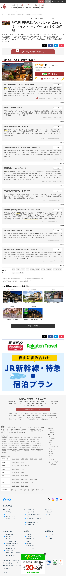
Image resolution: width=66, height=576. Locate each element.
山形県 (35, 459)
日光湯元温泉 (39, 449)
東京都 (22, 465)
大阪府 (22, 479)
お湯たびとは (52, 430)
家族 (13, 269)
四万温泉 (4, 441)
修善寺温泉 (16, 443)
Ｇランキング (52, 438)
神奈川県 (27, 465)
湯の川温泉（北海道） (26, 437)
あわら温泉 (4, 445)
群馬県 (37, 269)
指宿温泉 (4, 452)
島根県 (17, 482)
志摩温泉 (18, 451)
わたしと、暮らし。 (53, 446)
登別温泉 (11, 437)
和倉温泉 (33, 443)
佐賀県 (16, 490)
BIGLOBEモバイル (10, 516)
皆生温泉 (39, 447)
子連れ (22, 269)
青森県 (17, 459)
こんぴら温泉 (22, 447)
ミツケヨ (51, 457)
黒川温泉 (15, 449)
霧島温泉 (21, 449)
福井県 (22, 472)
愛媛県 (22, 486)
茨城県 (22, 462)
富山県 (13, 472)
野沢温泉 (22, 441)
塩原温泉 (16, 441)
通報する (62, 102)
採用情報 (28, 543)
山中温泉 (39, 443)
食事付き (49, 269)
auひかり (8, 514)
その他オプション (30, 524)
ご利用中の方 (49, 531)
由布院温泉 (33, 451)
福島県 (40, 459)
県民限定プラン (57, 269)
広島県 (26, 482)
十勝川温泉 (16, 437)
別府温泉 (9, 449)
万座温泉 (38, 439)
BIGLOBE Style (30, 546)
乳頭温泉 (35, 437)
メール (49, 536)
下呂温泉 (17, 445)
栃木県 (13, 462)
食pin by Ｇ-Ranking (53, 463)
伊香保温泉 (32, 439)
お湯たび (51, 444)
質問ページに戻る (33, 326)
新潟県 (22, 469)
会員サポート (50, 539)
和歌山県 (36, 479)
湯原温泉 (4, 449)
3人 (27, 269)
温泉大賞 (49, 512)
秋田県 (31, 459)
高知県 (26, 486)
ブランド (28, 536)
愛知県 (22, 475)
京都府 (17, 479)
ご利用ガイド (52, 432)
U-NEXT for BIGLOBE (32, 522)
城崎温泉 (35, 445)
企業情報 (26, 531)
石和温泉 (38, 441)
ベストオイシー (52, 449)
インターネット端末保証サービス (33, 515)
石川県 (17, 472)
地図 (38, 69)
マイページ (56, 1)
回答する (41, 1)
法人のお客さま (7, 531)
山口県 (31, 482)
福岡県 (12, 490)
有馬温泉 (40, 445)
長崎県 (21, 490)
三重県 (26, 475)
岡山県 (22, 482)
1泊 (13, 273)
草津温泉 (26, 439)
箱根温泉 (4, 451)
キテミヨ (51, 448)
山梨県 (13, 469)
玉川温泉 (33, 449)
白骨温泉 (27, 441)
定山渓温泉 (4, 437)
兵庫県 (26, 479)
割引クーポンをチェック (51, 78)
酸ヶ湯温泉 (26, 449)
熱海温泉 (39, 451)
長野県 (17, 469)
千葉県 (17, 465)
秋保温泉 (4, 439)
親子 (18, 269)
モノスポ (51, 451)
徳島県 (13, 486)
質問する (48, 1)
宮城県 (26, 459)
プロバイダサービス (11, 541)
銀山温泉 (21, 439)
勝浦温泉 (9, 447)
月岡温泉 (33, 441)
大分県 (29, 490)
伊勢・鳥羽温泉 (11, 451)
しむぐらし (50, 514)
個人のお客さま (7, 506)
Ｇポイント (51, 436)
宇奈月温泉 (11, 445)
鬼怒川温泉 (10, 441)
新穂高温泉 (28, 445)
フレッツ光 (8, 539)
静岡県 (13, 475)
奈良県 (31, 479)
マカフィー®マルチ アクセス (13, 553)
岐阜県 (17, 475)
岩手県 (22, 459)
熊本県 (25, 490)
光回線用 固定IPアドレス (12, 543)
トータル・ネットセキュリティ (33, 519)
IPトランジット (9, 550)
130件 (56, 65)
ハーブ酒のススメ (53, 464)
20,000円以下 (19, 273)
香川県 (17, 486)
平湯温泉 (23, 445)
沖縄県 (42, 490)
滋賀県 (13, 479)
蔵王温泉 (15, 439)
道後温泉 (15, 447)
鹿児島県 (37, 490)
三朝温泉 (28, 447)
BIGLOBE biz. (9, 534)
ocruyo (50, 442)
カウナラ (51, 455)
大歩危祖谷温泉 (25, 451)
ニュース (28, 541)
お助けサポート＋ (30, 512)
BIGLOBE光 (9, 512)
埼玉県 (13, 465)
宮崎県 (33, 490)
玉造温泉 (34, 447)
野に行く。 (51, 453)
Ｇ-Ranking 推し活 (53, 461)
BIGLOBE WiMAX (10, 519)
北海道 (13, 459)
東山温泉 (9, 439)
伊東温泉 (11, 443)
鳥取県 (13, 482)
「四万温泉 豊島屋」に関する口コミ (18, 60)
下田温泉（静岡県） (25, 443)
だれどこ (51, 440)
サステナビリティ (30, 539)
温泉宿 (43, 269)
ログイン (62, 1)
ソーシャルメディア (31, 548)
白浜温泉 (4, 447)
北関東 (32, 269)
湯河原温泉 (4, 443)
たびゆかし (51, 459)
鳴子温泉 (40, 437)
